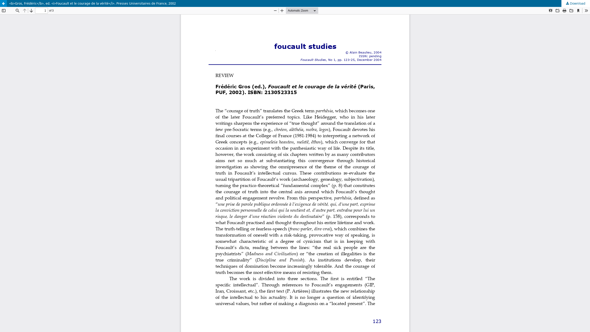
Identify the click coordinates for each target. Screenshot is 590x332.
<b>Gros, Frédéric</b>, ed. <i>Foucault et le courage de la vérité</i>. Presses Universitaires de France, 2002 (92, 3)
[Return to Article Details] (3, 3)
